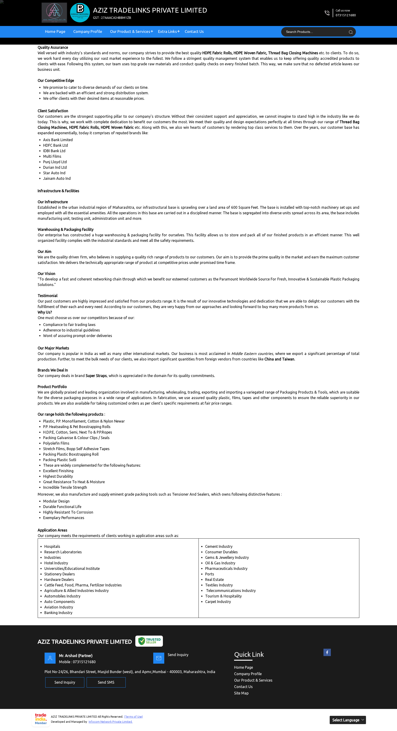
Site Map (241, 693)
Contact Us (194, 31)
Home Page (55, 31)
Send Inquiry (178, 655)
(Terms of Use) (133, 716)
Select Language (345, 720)
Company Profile (87, 31)
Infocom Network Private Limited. (111, 721)
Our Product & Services (130, 31)
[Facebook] (327, 656)
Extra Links (167, 31)
